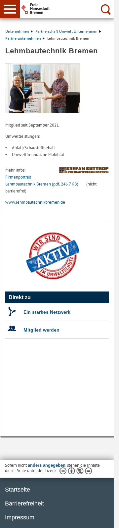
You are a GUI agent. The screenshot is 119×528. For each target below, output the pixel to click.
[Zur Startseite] (69, 8)
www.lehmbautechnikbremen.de (35, 202)
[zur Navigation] (10, 9)
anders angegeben (46, 465)
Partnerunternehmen (23, 38)
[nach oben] (104, 518)
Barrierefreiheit (24, 503)
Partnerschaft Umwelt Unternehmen (66, 31)
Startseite (17, 489)
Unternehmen (17, 31)
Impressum (19, 517)
